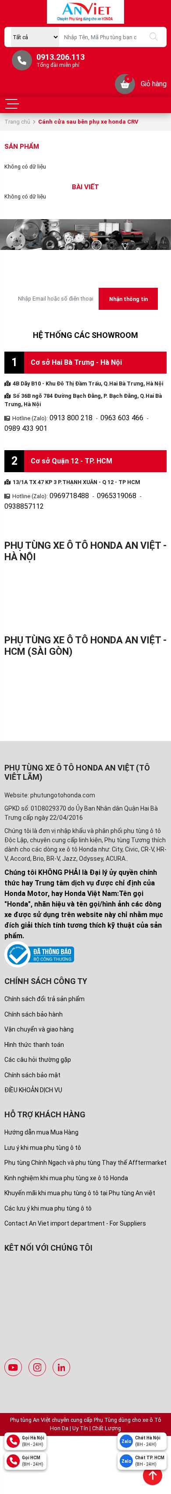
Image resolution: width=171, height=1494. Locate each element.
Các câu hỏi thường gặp (37, 1034)
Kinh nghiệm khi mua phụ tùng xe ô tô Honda (66, 1152)
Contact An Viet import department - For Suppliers (75, 1197)
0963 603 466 (107, 416)
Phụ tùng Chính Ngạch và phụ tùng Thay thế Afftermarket (85, 1137)
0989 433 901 (148, 416)
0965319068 (103, 481)
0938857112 (142, 481)
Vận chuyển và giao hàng (39, 1003)
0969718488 (65, 481)
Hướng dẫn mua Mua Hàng (41, 1106)
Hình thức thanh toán (34, 1019)
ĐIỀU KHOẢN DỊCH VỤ (33, 1064)
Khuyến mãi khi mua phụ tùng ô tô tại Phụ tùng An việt (79, 1167)
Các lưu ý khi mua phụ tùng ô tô (48, 1182)
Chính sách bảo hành (33, 988)
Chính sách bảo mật (32, 1049)
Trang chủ (17, 121)
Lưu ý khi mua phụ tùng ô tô (42, 1122)
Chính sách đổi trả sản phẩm (44, 973)
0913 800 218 (66, 416)
